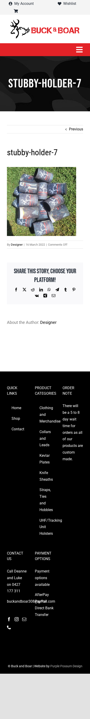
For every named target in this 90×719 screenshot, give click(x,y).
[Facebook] (9, 619)
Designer (17, 244)
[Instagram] (17, 619)
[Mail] (24, 619)
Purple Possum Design (66, 666)
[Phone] (9, 627)
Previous (76, 129)
